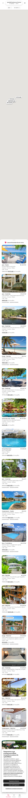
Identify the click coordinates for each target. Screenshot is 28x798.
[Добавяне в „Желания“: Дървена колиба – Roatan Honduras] (24, 742)
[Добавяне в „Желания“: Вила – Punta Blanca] (24, 525)
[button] (10, 271)
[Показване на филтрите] (24, 3)
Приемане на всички (14, 781)
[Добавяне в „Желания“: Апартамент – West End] (24, 710)
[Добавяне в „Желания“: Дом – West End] (24, 587)
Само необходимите (14, 785)
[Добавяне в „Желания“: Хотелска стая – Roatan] (24, 400)
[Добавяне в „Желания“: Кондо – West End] (24, 617)
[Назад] (3, 3)
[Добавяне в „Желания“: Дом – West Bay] (24, 557)
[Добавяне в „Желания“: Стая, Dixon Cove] (24, 431)
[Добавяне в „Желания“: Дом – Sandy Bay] (24, 276)
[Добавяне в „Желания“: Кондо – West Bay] (24, 338)
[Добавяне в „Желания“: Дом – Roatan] (24, 247)
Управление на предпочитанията (14, 788)
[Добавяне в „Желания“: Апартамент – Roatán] (24, 493)
